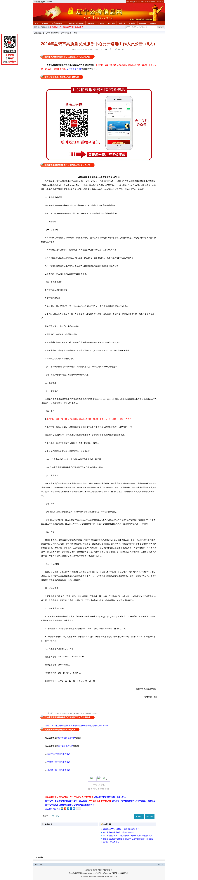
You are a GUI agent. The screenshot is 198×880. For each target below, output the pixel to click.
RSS (36, 864)
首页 (36, 23)
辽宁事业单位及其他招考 (75, 23)
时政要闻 (45, 23)
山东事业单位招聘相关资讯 (58, 754)
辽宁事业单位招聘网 (66, 738)
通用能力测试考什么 (111, 842)
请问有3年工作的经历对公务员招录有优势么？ (121, 829)
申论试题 (132, 23)
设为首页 (152, 2)
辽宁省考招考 (57, 23)
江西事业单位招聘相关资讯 (58, 770)
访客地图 (129, 2)
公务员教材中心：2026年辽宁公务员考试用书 (66, 27)
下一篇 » (55, 816)
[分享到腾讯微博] (67, 808)
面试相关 (111, 23)
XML (116, 876)
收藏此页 (139, 817)
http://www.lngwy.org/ (88, 873)
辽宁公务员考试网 (52, 33)
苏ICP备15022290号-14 (120, 873)
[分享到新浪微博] (64, 808)
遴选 (75, 33)
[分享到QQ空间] (61, 808)
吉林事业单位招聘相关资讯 (58, 762)
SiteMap (137, 2)
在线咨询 (153, 23)
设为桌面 (144, 2)
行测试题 (142, 23)
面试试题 (122, 23)
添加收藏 (160, 2)
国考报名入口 (39, 27)
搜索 (160, 27)
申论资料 (91, 23)
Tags (40, 864)
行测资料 (101, 23)
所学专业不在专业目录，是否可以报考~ (118, 832)
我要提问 (120, 50)
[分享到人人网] (70, 808)
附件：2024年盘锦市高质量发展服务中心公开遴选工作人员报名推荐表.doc (77, 725)
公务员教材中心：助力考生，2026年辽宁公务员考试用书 (86, 797)
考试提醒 (149, 817)
